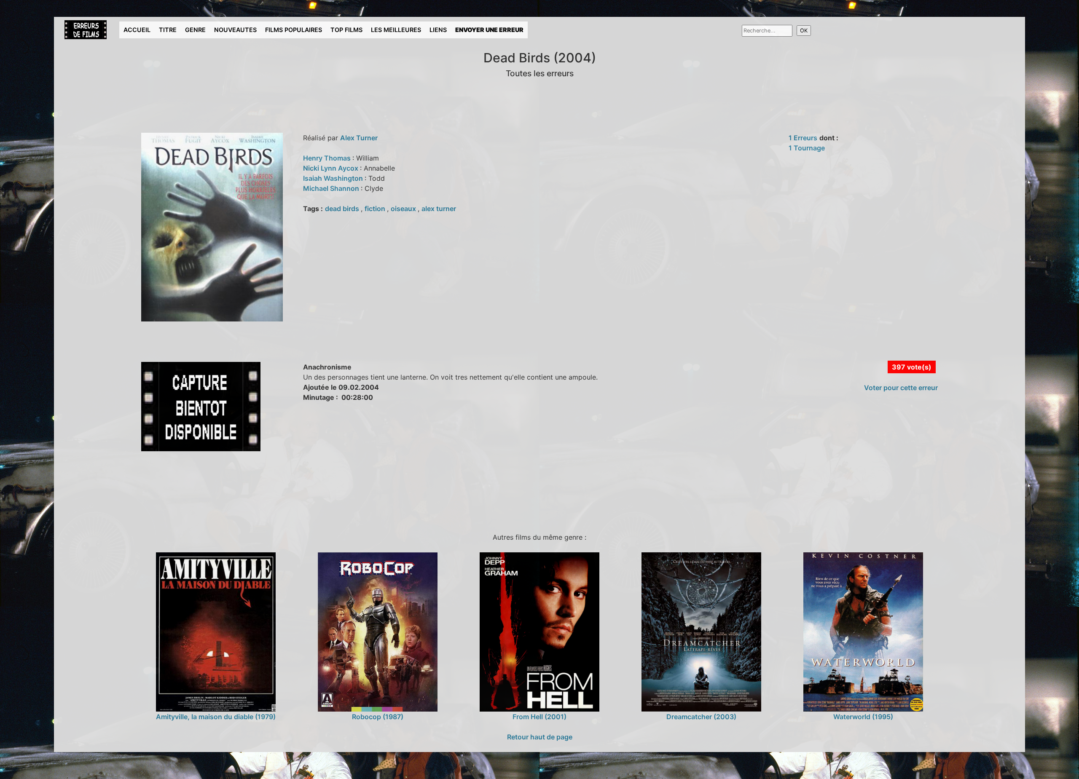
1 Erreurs (803, 138)
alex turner (438, 208)
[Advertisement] (213, 490)
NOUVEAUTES (235, 29)
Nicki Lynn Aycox (331, 168)
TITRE (168, 29)
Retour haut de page (539, 737)
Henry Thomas (327, 158)
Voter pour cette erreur (901, 387)
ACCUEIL (136, 29)
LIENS (438, 29)
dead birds (343, 208)
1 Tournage (807, 148)
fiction (376, 208)
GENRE (195, 29)
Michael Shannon (332, 188)
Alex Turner (359, 138)
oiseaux (404, 208)
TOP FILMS (346, 29)
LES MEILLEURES (396, 29)
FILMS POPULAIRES (293, 29)
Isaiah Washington (334, 178)
